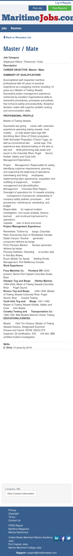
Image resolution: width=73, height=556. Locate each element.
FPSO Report (15, 525)
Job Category (11, 57)
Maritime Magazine (18, 528)
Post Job (37, 8)
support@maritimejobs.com (42, 552)
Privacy (12, 510)
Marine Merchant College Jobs (24, 547)
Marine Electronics (18, 532)
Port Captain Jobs (18, 544)
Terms (11, 517)
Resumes (16, 28)
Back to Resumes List (18, 37)
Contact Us (14, 520)
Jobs (4, 28)
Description (10, 65)
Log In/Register (63, 2)
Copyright (13, 513)
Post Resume (59, 8)
